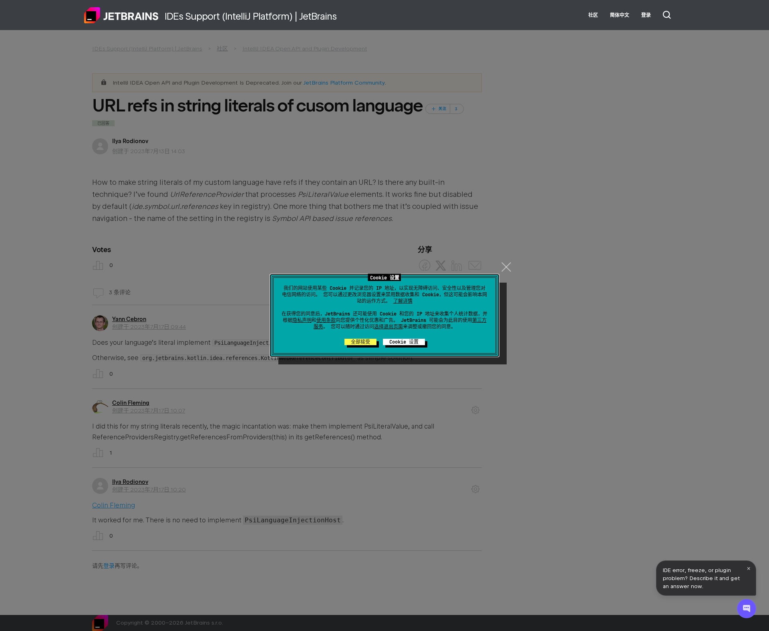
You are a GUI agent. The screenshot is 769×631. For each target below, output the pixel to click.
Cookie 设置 (404, 342)
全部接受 (360, 342)
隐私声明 (302, 320)
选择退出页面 (388, 327)
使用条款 (326, 320)
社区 (593, 15)
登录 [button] (646, 15)
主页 (121, 15)
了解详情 (403, 301)
